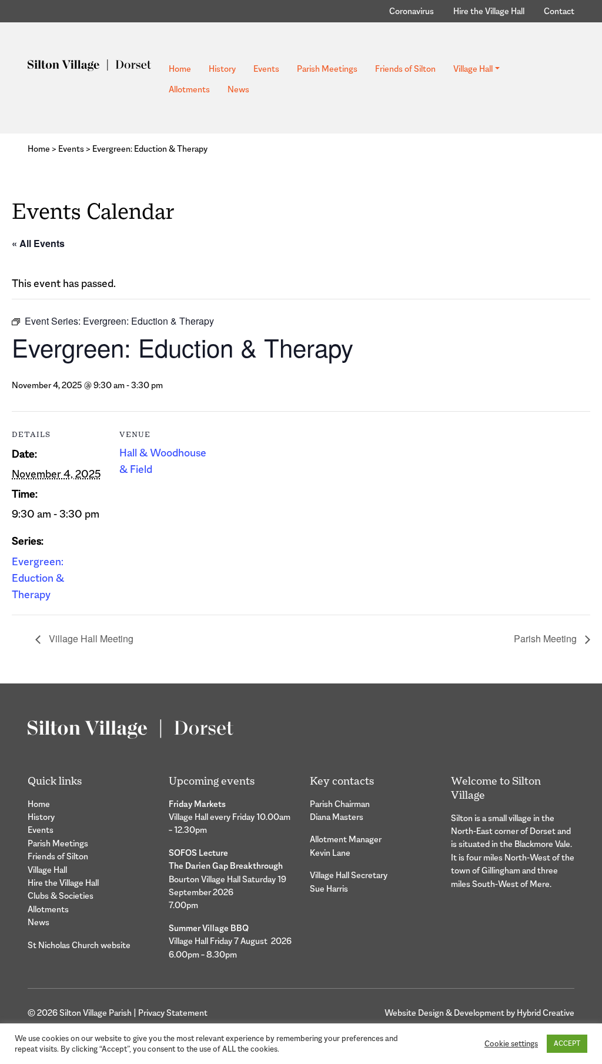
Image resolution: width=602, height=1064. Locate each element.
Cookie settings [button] (511, 1044)
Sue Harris (329, 888)
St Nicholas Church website (79, 944)
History (222, 68)
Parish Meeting (546, 638)
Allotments (189, 89)
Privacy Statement (173, 1012)
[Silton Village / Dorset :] (89, 63)
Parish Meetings (327, 68)
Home (180, 68)
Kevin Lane (330, 852)
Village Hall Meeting (89, 638)
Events (266, 68)
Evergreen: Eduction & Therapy (38, 578)
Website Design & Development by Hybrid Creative (479, 1012)
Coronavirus (411, 10)
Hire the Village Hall (488, 10)
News (238, 89)
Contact (559, 10)
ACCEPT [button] (567, 1043)
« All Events (38, 243)
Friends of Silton (405, 68)
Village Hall (473, 68)
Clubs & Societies (60, 895)
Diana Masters (336, 816)
